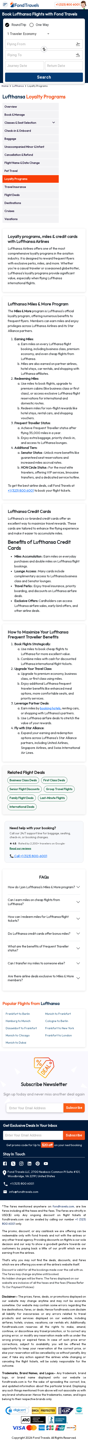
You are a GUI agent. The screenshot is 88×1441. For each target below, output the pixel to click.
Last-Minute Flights (52, 798)
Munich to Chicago (18, 1035)
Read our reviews (20, 848)
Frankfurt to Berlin (18, 1014)
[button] (30, 107)
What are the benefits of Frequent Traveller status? (38, 948)
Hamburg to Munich (18, 1021)
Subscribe (74, 1108)
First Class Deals (54, 780)
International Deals (22, 807)
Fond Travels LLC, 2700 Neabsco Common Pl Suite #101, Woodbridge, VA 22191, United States (44, 1174)
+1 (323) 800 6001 (68, 4)
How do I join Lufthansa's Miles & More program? (41, 887)
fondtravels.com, (64, 1206)
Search (44, 77)
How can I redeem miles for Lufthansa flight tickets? (38, 919)
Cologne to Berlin (56, 1021)
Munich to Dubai (16, 1042)
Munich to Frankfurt (58, 1014)
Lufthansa (18, 85)
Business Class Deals (23, 780)
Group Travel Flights (59, 789)
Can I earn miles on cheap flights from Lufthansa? (34, 902)
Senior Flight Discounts (24, 789)
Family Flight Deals (22, 798)
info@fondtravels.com (23, 1192)
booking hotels (50, 708)
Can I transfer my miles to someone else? (36, 963)
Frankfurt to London (58, 1035)
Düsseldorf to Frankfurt (21, 1028)
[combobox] (27, 33)
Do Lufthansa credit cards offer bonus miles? (39, 933)
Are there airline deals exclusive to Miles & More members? (41, 978)
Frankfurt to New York (59, 1028)
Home (5, 85)
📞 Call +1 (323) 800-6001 (28, 856)
